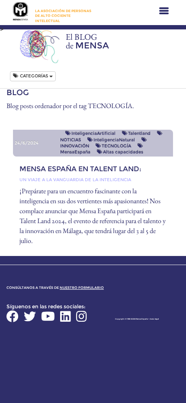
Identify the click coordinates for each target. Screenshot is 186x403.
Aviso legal (154, 319)
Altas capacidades (123, 152)
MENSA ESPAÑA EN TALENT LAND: (80, 169)
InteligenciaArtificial (93, 133)
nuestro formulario (82, 287)
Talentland (139, 133)
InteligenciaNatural (114, 140)
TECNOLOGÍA (116, 146)
